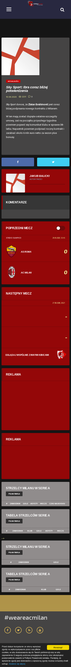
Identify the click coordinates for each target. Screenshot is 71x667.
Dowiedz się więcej (17, 663)
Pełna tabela (14, 494)
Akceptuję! (58, 647)
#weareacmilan (25, 617)
